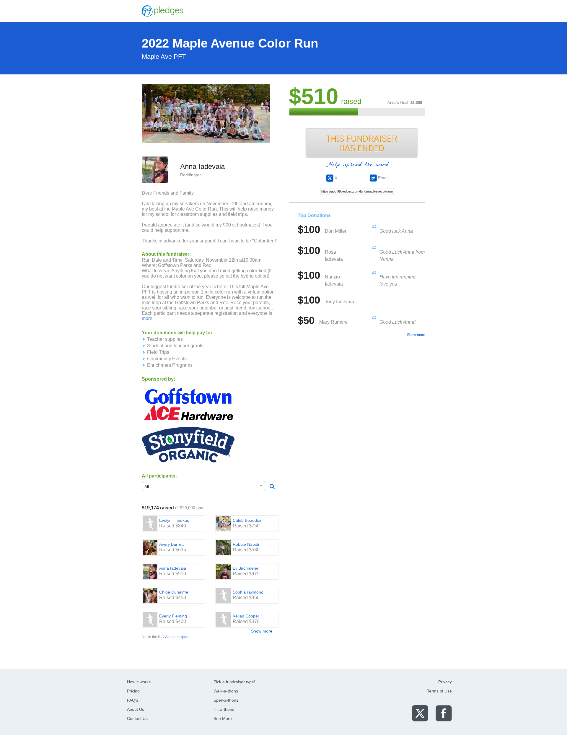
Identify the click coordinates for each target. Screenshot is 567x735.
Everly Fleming (173, 616)
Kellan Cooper (246, 616)
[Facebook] (444, 713)
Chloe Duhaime (173, 592)
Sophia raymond (248, 592)
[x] (420, 713)
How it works (139, 681)
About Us (135, 709)
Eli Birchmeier (245, 568)
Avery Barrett (171, 544)
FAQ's (132, 700)
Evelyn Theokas (174, 520)
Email (382, 177)
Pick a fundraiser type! (234, 681)
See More (223, 718)
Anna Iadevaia (172, 568)
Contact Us (137, 718)
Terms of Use (439, 691)
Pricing (133, 691)
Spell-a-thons (226, 700)
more (147, 318)
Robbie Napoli (246, 544)
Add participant (177, 637)
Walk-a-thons (226, 691)
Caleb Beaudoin (248, 520)
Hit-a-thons (224, 709)
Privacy (445, 681)
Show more (261, 631)
